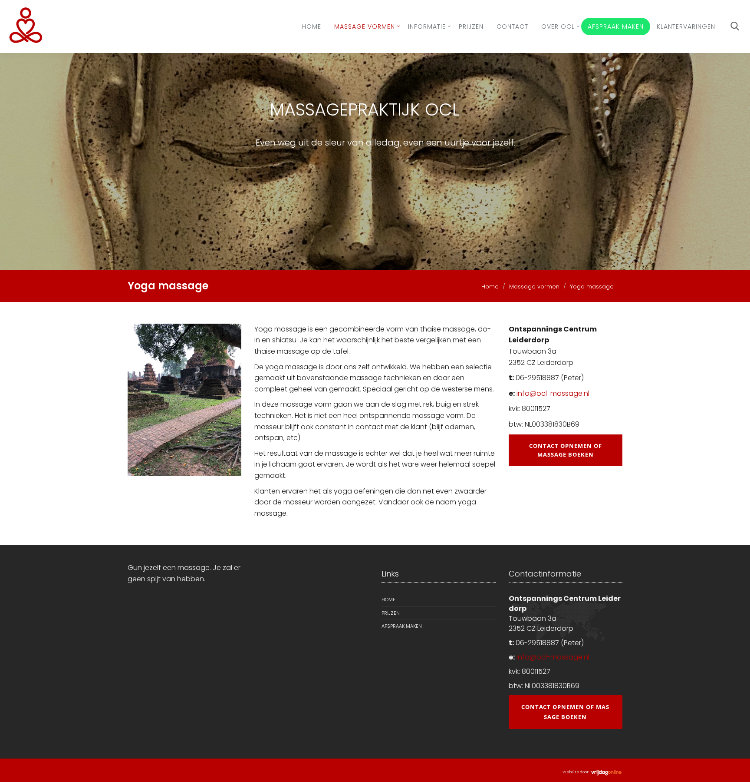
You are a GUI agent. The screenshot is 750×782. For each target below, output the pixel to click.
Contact (512, 26)
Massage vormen (364, 26)
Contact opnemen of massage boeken (565, 450)
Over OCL (558, 26)
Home (311, 26)
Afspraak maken (616, 26)
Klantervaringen (686, 26)
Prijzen (471, 26)
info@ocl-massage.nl (552, 393)
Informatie (427, 26)
